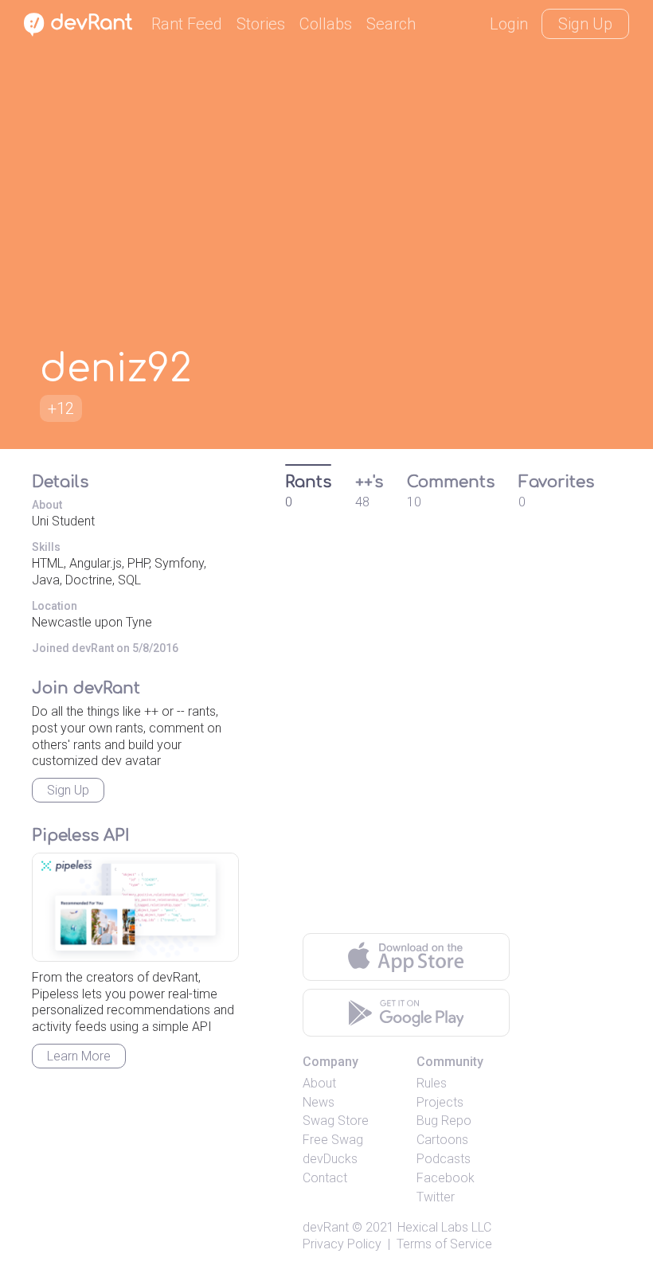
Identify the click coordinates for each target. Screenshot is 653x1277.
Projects (439, 1102)
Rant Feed (186, 23)
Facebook (445, 1177)
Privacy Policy (342, 1244)
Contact (325, 1177)
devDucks (330, 1158)
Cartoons (442, 1139)
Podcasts (443, 1158)
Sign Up (585, 23)
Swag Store (336, 1120)
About (319, 1083)
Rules (431, 1083)
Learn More (79, 1056)
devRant (326, 1227)
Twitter (435, 1197)
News (318, 1102)
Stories (261, 23)
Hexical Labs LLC (444, 1227)
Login (509, 23)
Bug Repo (443, 1120)
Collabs (325, 23)
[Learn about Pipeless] (135, 907)
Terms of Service (444, 1244)
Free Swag (333, 1139)
